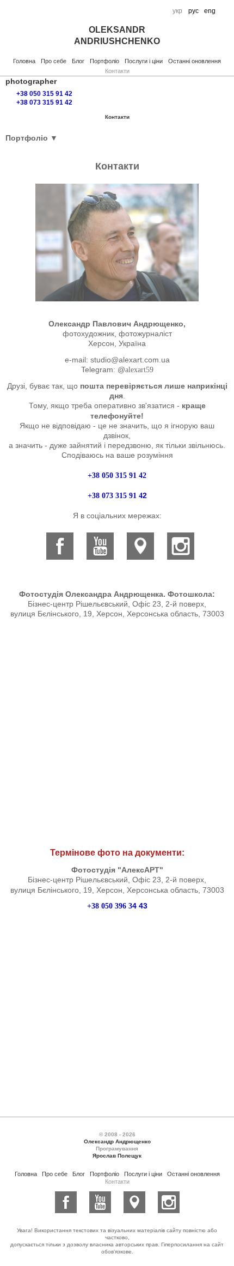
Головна (24, 61)
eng (209, 11)
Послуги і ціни (144, 61)
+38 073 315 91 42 (44, 102)
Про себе (53, 61)
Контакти (117, 71)
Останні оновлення (194, 61)
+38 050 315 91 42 (44, 94)
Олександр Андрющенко (117, 1141)
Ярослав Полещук (117, 1156)
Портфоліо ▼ (31, 138)
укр (177, 11)
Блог (78, 61)
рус (193, 11)
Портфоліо (104, 61)
